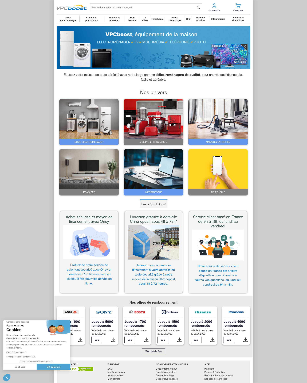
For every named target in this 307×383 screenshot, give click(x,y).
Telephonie (157, 18)
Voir (97, 339)
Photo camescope (175, 19)
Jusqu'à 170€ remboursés (135, 323)
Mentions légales (116, 372)
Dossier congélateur (166, 372)
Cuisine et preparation (91, 19)
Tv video (145, 19)
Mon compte (114, 378)
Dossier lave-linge (165, 375)
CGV (110, 368)
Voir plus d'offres (153, 351)
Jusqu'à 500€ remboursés (102, 323)
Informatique (218, 18)
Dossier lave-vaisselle (167, 378)
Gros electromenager (68, 19)
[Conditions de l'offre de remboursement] (80, 340)
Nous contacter (115, 375)
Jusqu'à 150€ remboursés (168, 323)
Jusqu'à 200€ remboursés (201, 323)
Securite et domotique (238, 19)
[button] (214, 7)
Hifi (188, 18)
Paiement (209, 368)
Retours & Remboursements (218, 375)
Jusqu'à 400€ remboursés (234, 323)
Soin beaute (132, 19)
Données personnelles (215, 378)
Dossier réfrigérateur (166, 368)
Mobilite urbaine (200, 19)
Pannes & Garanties (214, 372)
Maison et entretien (114, 19)
